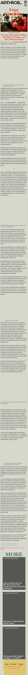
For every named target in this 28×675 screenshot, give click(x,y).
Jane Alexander (18, 547)
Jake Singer (11, 547)
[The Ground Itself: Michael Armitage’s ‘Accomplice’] (14, 643)
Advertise (13, 664)
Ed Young (6, 547)
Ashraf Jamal (9, 42)
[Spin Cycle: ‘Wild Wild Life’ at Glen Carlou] (14, 608)
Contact (20, 664)
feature (3, 42)
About (7, 664)
